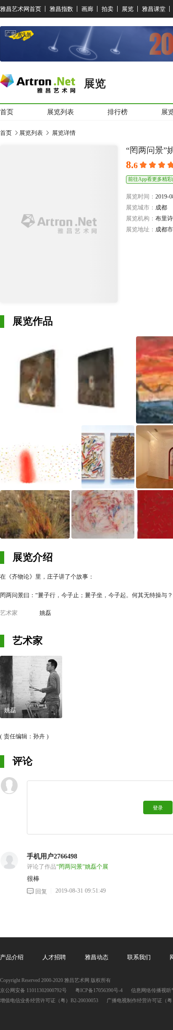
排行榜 (117, 111)
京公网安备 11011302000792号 (33, 990)
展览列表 (60, 111)
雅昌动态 (96, 957)
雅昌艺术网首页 (20, 9)
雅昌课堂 (153, 9)
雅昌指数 (61, 9)
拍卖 (107, 9)
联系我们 (139, 957)
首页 (6, 111)
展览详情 (63, 133)
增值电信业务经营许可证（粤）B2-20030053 (49, 1000)
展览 (128, 9)
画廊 (87, 9)
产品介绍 (12, 957)
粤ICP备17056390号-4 (99, 990)
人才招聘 (54, 957)
